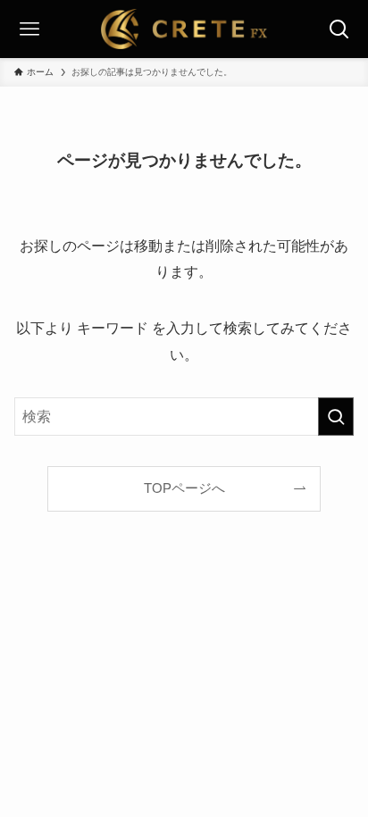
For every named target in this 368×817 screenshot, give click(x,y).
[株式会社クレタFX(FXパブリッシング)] (184, 29)
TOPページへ (184, 488)
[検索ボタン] (339, 29)
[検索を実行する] (336, 416)
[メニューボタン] (29, 29)
